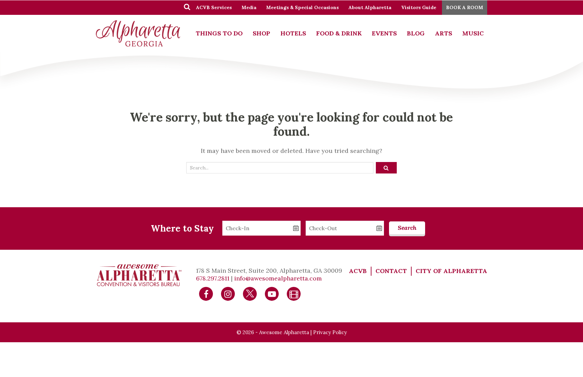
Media (249, 7)
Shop (261, 33)
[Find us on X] (250, 293)
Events (384, 33)
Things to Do (219, 33)
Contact (391, 271)
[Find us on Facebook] (206, 293)
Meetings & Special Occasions (302, 7)
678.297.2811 (212, 278)
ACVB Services (214, 7)
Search (407, 228)
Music (473, 33)
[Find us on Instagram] (228, 293)
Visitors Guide (418, 7)
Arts (443, 33)
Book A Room (464, 7)
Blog (416, 33)
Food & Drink (339, 33)
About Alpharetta (370, 7)
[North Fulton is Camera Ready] (294, 293)
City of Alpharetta (451, 271)
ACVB (358, 271)
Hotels (293, 33)
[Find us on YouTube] (272, 293)
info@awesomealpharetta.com (278, 278)
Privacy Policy (330, 332)
